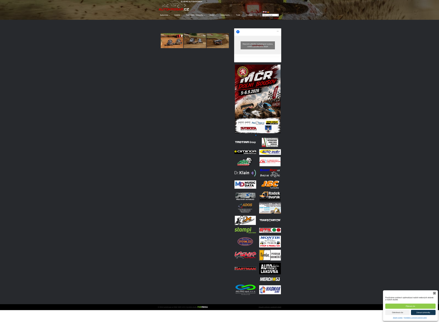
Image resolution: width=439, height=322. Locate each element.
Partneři (249, 15)
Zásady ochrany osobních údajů (270, 307)
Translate (276, 18)
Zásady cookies (398, 318)
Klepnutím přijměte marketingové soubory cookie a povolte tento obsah (258, 45)
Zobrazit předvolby (423, 312)
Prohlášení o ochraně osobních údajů (415, 318)
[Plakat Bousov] (257, 132)
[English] (266, 12)
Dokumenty (225, 15)
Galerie (177, 15)
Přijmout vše (410, 306)
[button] (434, 293)
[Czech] (263, 12)
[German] (268, 12)
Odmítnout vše (397, 312)
